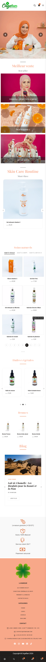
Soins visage (12, 479)
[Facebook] (15, 644)
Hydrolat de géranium (34, 336)
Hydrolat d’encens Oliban (34, 307)
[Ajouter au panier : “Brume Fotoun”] (6, 428)
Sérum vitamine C (12, 278)
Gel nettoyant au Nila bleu (12, 307)
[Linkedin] (27, 644)
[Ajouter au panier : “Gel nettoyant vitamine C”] (42, 192)
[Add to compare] (42, 201)
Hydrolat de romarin (12, 336)
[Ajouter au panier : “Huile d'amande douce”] (43, 376)
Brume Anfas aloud (22, 434)
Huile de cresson (10, 390)
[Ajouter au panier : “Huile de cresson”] (21, 376)
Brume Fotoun (6, 434)
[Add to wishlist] (42, 197)
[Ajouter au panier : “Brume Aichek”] (36, 428)
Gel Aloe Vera (34, 278)
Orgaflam (13, 492)
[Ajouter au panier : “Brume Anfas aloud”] (21, 428)
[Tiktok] (31, 644)
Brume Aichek (36, 434)
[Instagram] (19, 644)
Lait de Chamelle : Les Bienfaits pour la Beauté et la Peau (22, 485)
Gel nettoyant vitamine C (13, 222)
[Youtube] (23, 644)
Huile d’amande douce (34, 390)
